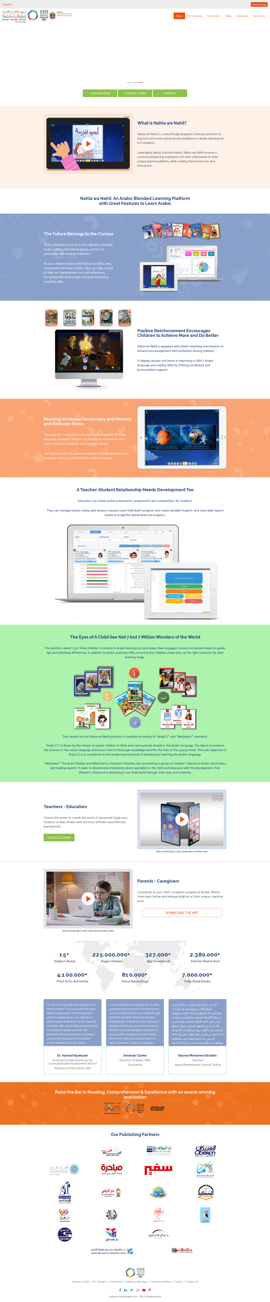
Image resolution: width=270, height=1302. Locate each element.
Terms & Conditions (160, 1281)
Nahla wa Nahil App (136, 1281)
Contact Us (259, 15)
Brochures (242, 15)
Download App (259, 4)
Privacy (178, 1281)
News (228, 15)
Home (179, 15)
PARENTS (170, 93)
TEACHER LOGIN (100, 93)
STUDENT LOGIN (135, 93)
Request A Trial (80, 1281)
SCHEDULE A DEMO (59, 837)
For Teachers (195, 15)
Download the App (182, 912)
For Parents (214, 15)
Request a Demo (49, 61)
